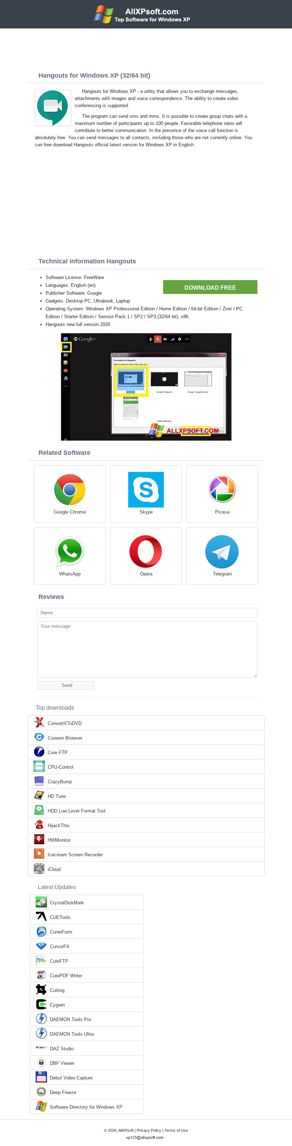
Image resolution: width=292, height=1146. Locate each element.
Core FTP (58, 752)
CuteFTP (59, 961)
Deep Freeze (63, 1092)
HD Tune (57, 796)
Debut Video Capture (71, 1078)
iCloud (54, 869)
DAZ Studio (62, 1048)
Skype (146, 512)
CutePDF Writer (66, 975)
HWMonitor (59, 840)
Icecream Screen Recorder (75, 854)
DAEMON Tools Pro (70, 1019)
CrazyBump (60, 781)
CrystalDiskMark (67, 902)
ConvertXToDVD (65, 723)
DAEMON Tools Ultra (72, 1034)
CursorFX (59, 946)
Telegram (222, 574)
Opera (146, 574)
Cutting (57, 990)
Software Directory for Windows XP (86, 1107)
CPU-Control (60, 767)
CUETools (60, 917)
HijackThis (58, 825)
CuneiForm (61, 932)
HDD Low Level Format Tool (76, 811)
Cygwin (57, 1005)
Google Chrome (70, 512)
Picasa (222, 512)
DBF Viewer (62, 1063)
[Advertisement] (146, 48)
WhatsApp (69, 574)
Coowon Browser (65, 738)
